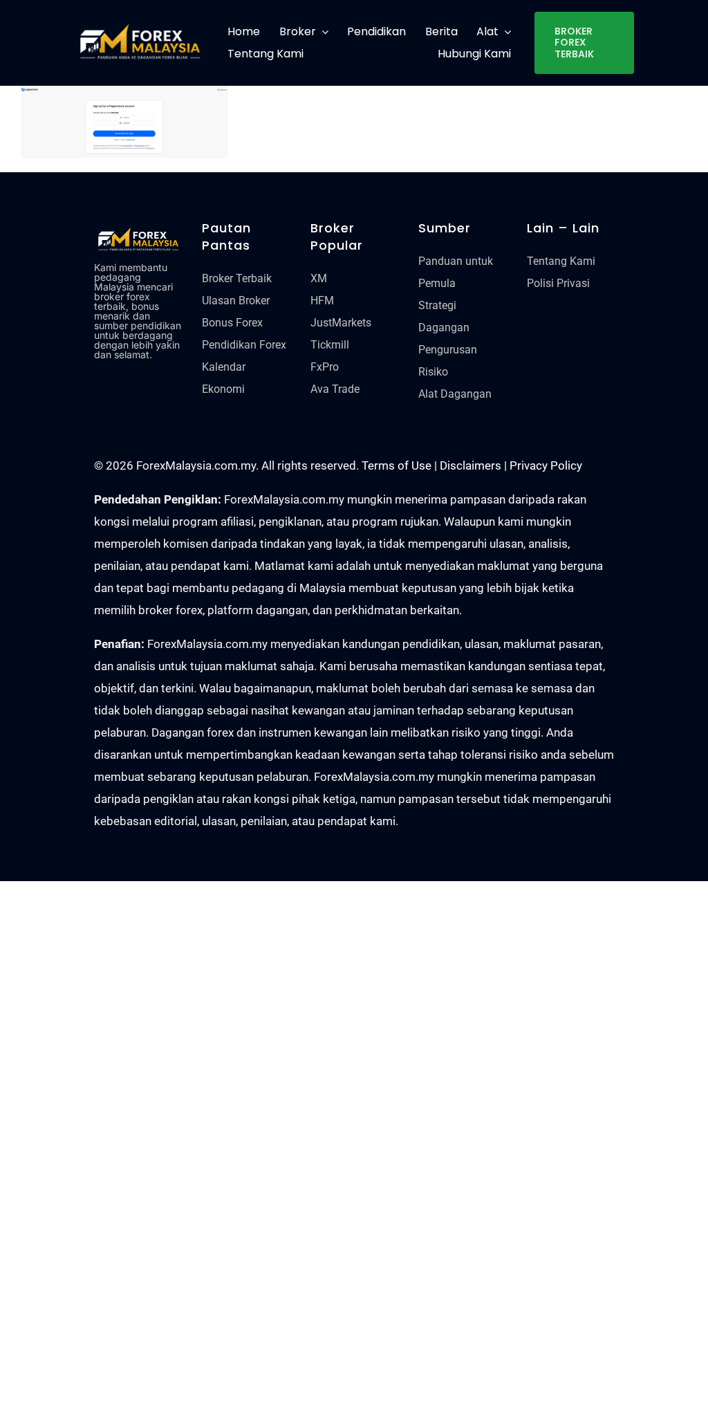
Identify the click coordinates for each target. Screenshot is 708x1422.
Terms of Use (396, 465)
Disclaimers (470, 465)
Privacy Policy (546, 465)
